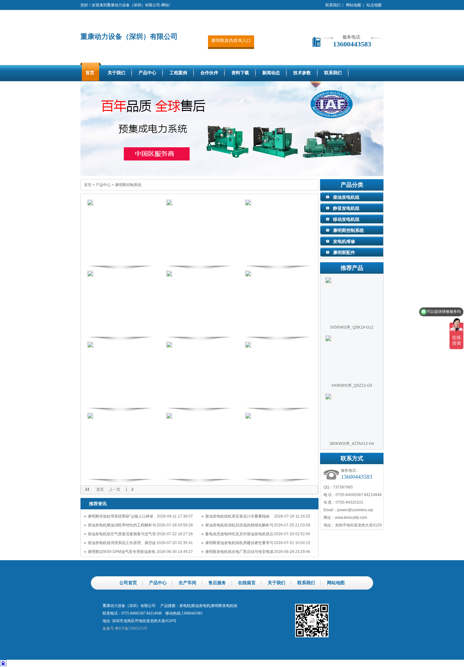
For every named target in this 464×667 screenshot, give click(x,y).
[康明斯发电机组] (232, 128)
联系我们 (333, 5)
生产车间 (187, 582)
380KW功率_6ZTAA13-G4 (352, 443)
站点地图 (374, 5)
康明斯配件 (344, 252)
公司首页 (128, 582)
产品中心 (103, 185)
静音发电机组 (346, 208)
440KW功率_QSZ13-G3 (351, 385)
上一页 (114, 489)
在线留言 (247, 582)
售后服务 (217, 582)
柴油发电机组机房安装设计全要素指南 (237, 516)
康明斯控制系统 (128, 185)
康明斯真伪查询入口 (231, 40)
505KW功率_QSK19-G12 (351, 327)
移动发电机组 (346, 219)
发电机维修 (344, 241)
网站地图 (353, 5)
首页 (88, 185)
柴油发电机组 (346, 197)
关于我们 (276, 582)
